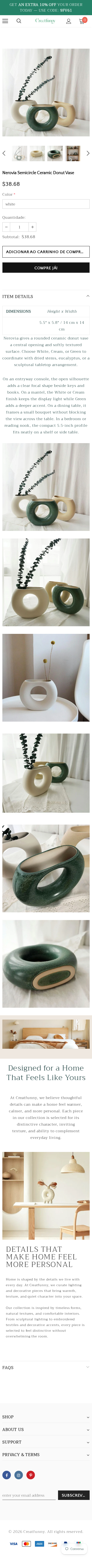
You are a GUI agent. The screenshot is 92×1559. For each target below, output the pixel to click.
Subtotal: (11, 237)
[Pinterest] (30, 1475)
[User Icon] (68, 21)
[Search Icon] (19, 21)
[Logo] (45, 21)
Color (9, 194)
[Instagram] (18, 1475)
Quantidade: (14, 217)
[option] (46, 92)
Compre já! (46, 268)
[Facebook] (6, 1475)
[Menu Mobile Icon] (5, 21)
